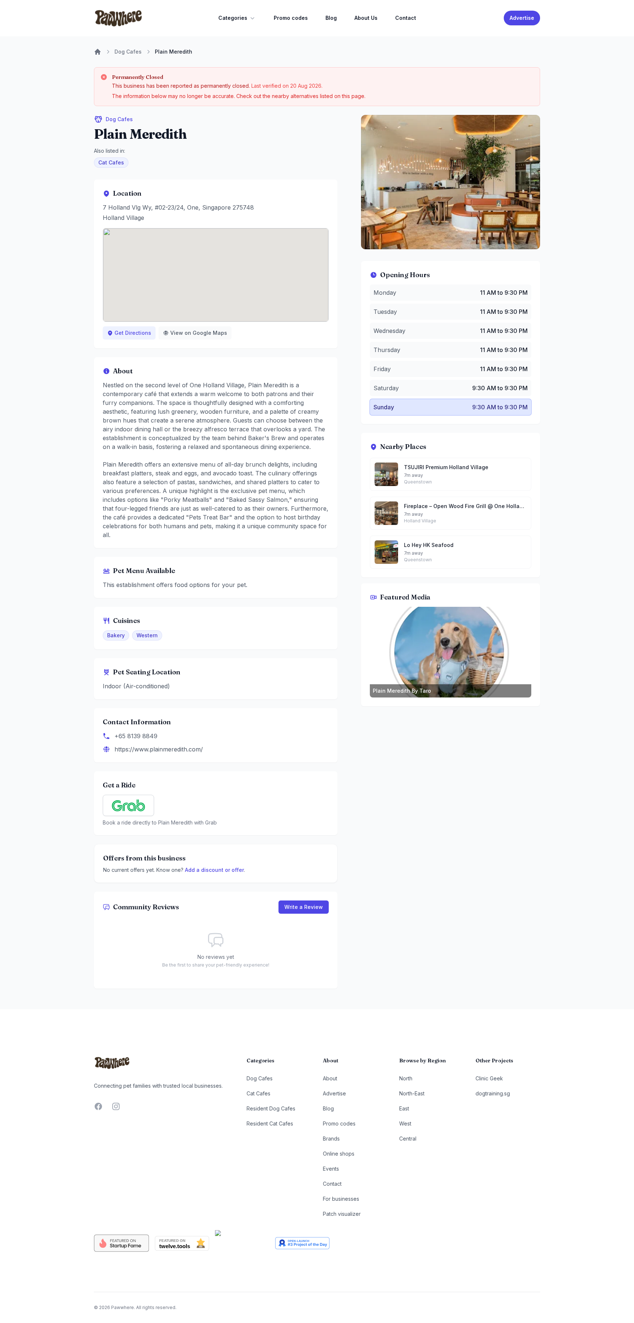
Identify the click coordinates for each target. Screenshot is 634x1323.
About (330, 1078)
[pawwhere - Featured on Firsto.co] (242, 1243)
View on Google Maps (198, 333)
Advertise (522, 18)
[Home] (97, 51)
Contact (405, 18)
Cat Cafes (111, 162)
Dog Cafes (128, 51)
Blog (331, 18)
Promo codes (291, 18)
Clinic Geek (489, 1078)
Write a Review (303, 907)
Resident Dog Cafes (271, 1108)
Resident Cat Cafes (270, 1123)
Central (407, 1138)
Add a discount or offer (214, 870)
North (405, 1078)
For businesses (341, 1199)
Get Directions (132, 333)
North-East (412, 1093)
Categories (232, 18)
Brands (331, 1138)
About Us (366, 18)
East (404, 1108)
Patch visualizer (342, 1214)
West (405, 1123)
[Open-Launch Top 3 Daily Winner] (302, 1243)
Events (331, 1169)
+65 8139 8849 (135, 736)
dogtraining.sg (493, 1093)
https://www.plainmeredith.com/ (158, 749)
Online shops (338, 1153)
